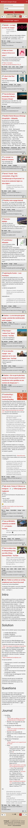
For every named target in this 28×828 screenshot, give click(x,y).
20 (20, 16)
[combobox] (14, 8)
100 (26, 16)
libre (19, 147)
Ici (10, 747)
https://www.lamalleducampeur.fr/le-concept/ (13, 168)
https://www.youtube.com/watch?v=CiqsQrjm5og (14, 346)
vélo (4, 568)
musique (11, 84)
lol (4, 510)
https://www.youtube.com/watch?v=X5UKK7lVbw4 (14, 370)
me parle (23, 771)
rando (9, 191)
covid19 (13, 476)
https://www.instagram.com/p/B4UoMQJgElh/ (13, 516)
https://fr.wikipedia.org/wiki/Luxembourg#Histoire (14, 268)
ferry (17, 66)
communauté (14, 147)
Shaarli (7, 821)
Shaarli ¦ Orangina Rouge (9, 2)
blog (9, 805)
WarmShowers (21, 455)
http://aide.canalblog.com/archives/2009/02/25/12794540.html (16, 719)
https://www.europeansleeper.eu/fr (10, 110)
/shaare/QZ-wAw (7, 325)
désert (15, 341)
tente (23, 568)
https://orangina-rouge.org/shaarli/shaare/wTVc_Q (11, 63)
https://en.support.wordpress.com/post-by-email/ (16, 729)
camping (15, 165)
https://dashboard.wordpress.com (12, 657)
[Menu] (26, 2)
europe (13, 209)
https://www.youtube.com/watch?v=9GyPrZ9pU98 (14, 543)
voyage (15, 20)
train (5, 41)
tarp (8, 568)
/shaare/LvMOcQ (6, 809)
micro (18, 805)
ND (15, 84)
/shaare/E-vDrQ (6, 389)
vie (13, 322)
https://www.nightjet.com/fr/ (9, 235)
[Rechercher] (14, 12)
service (4, 511)
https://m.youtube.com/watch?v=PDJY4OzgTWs (13, 89)
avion (13, 66)
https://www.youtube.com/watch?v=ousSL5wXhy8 (14, 574)
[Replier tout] (5, 17)
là (13, 752)
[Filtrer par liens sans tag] (2, 17)
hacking (13, 805)
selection (6, 84)
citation (5, 191)
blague (7, 510)
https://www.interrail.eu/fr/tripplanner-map (12, 213)
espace (5, 306)
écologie (5, 66)
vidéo (5, 538)
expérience (17, 538)
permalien (14, 167)
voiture (5, 165)
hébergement (6, 147)
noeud (19, 568)
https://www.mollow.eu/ (8, 45)
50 (23, 16)
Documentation (17, 825)
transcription (13, 510)
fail (4, 476)
